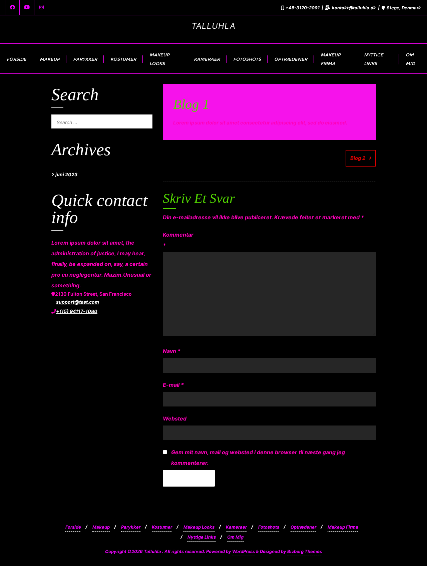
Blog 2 (357, 158)
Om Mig (235, 537)
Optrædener (303, 527)
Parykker (130, 527)
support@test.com (77, 302)
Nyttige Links (201, 537)
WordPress (243, 551)
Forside (73, 527)
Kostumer (162, 527)
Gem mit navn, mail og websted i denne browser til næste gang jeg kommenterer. (258, 457)
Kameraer (236, 527)
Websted (174, 418)
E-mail (173, 384)
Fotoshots (268, 527)
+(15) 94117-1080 (76, 311)
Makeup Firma (343, 527)
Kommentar (175, 240)
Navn (171, 351)
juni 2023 (66, 174)
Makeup (101, 527)
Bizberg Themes (304, 551)
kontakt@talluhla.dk (354, 7)
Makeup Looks (199, 527)
